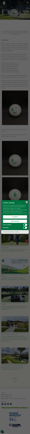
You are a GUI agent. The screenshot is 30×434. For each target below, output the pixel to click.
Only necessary (15, 221)
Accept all (15, 216)
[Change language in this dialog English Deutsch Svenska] (26, 202)
